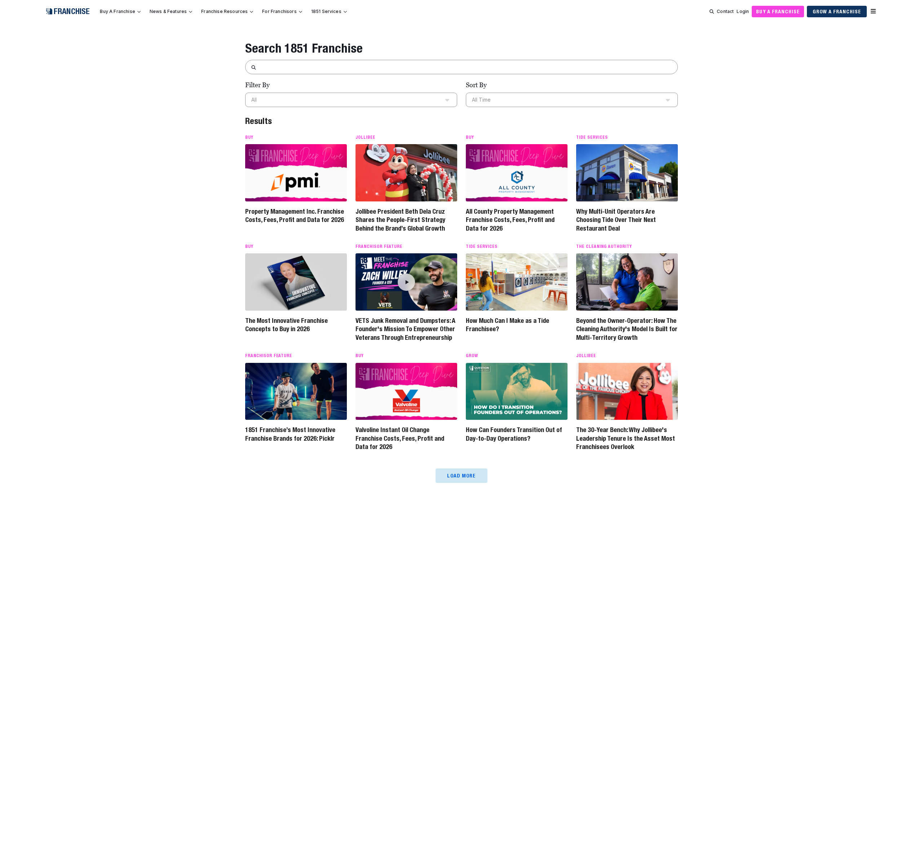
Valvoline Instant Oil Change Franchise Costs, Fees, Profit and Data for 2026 (399, 438)
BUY (249, 137)
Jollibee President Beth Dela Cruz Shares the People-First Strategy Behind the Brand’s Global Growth (400, 220)
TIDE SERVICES (592, 137)
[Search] (712, 11)
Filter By (257, 85)
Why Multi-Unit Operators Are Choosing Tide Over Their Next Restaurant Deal (616, 220)
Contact (725, 11)
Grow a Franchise (837, 11)
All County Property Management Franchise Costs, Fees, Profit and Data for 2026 (510, 220)
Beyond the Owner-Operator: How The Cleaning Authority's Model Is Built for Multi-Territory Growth (626, 329)
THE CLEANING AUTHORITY (604, 246)
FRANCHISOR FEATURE (378, 246)
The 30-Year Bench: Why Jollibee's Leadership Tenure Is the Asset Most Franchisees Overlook (625, 438)
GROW (472, 355)
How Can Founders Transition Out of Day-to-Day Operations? (514, 434)
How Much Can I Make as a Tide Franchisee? (507, 325)
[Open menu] (873, 11)
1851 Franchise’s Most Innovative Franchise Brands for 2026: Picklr (290, 434)
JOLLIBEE (365, 137)
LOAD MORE (461, 476)
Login (743, 11)
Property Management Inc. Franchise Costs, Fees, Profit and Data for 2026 (294, 215)
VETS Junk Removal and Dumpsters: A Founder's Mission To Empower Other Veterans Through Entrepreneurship (405, 329)
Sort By (476, 85)
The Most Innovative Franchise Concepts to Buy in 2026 (286, 325)
